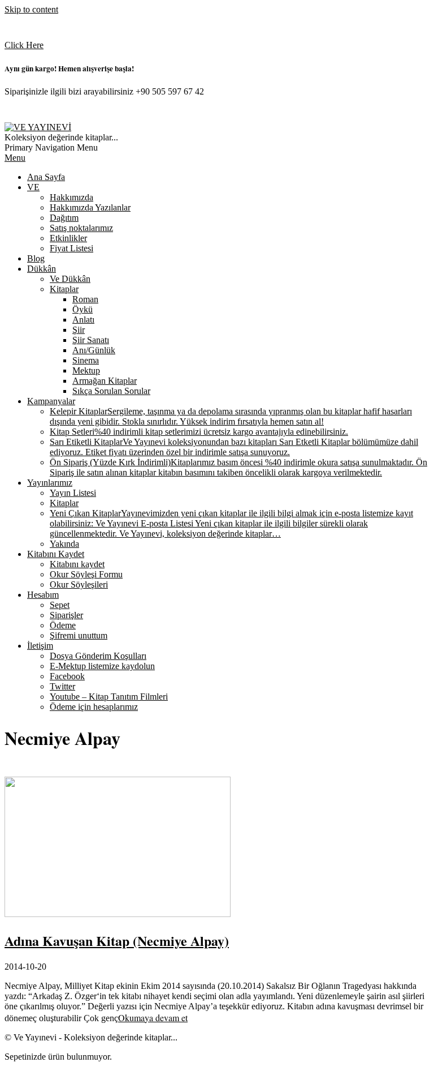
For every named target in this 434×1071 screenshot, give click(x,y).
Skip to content (31, 9)
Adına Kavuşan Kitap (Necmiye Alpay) (117, 940)
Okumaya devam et (153, 1017)
